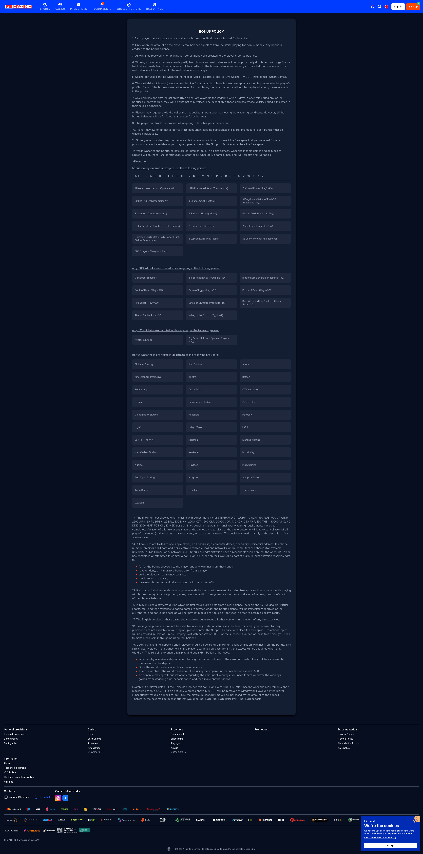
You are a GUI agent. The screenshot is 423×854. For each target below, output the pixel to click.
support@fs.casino (19, 797)
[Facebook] (65, 798)
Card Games (94, 738)
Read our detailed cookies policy (380, 837)
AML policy (344, 747)
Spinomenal (177, 734)
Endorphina (177, 738)
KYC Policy (10, 772)
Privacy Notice (346, 734)
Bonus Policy (11, 738)
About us (9, 763)
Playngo (175, 743)
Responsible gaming (15, 767)
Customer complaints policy (19, 777)
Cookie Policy (345, 738)
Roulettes (93, 743)
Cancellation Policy (348, 743)
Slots (90, 734)
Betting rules (11, 743)
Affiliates (8, 781)
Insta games (94, 747)
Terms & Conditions (14, 734)
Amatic (174, 747)
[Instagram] (58, 798)
